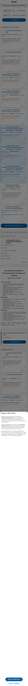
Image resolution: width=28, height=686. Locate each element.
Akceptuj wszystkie (14, 679)
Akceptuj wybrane (14, 683)
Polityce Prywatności (17, 428)
